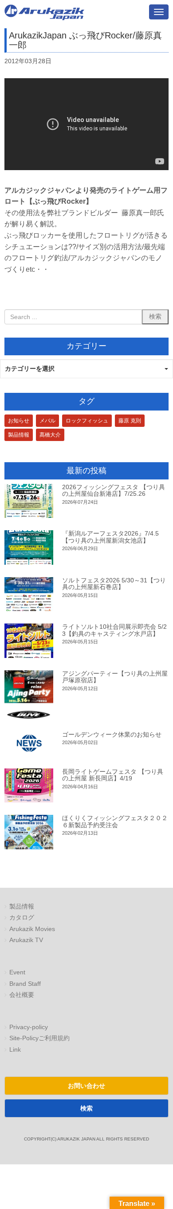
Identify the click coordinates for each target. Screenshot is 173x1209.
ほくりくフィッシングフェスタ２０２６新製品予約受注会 (115, 821)
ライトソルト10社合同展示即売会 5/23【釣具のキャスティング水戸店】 (114, 630)
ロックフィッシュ (87, 421)
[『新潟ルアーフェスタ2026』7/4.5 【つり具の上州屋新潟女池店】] (28, 547)
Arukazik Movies (32, 929)
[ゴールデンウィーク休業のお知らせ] (28, 743)
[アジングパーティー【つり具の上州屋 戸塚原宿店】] (28, 694)
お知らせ (18, 421)
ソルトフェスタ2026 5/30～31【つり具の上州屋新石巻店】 (114, 583)
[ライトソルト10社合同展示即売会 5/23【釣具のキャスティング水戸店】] (28, 641)
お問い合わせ (86, 1085)
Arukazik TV (26, 940)
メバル (47, 421)
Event (17, 972)
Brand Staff (25, 984)
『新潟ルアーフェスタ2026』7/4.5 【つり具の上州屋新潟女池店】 (110, 537)
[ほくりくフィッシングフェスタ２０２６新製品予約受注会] (28, 832)
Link (15, 1049)
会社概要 (21, 995)
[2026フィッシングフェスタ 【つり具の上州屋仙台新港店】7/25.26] (28, 501)
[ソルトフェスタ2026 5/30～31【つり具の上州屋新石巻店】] (28, 594)
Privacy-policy (28, 1027)
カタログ (21, 917)
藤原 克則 (129, 421)
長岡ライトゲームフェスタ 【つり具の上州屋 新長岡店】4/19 (112, 775)
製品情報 (18, 435)
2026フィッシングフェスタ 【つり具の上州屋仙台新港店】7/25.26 (113, 490)
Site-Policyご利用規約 (39, 1038)
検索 (86, 1108)
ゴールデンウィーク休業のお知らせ (111, 734)
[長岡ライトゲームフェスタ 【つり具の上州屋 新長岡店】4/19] (28, 785)
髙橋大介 (50, 435)
